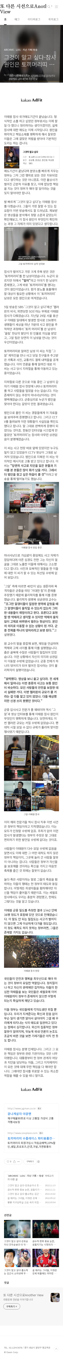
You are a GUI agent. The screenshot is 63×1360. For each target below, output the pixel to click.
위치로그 (53, 19)
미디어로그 (34, 19)
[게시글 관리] (18, 1161)
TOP (56, 1349)
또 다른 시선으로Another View (23, 1295)
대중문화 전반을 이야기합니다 (18, 1299)
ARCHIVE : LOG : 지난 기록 (22, 1175)
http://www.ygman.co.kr (22, 1108)
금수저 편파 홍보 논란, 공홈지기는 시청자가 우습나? (24, 1191)
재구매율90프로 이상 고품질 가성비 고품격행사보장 (31, 1120)
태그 (17, 19)
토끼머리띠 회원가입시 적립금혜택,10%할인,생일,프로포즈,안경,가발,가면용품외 (31, 1144)
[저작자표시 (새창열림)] (38, 1161)
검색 (48, 6)
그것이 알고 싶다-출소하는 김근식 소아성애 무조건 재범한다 (24, 1195)
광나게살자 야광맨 (19, 1114)
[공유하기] (14, 1161)
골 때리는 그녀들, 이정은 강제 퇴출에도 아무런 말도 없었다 (24, 1199)
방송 (41, 1175)
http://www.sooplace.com (22, 1133)
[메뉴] (56, 6)
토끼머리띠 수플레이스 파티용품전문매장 (31, 1138)
